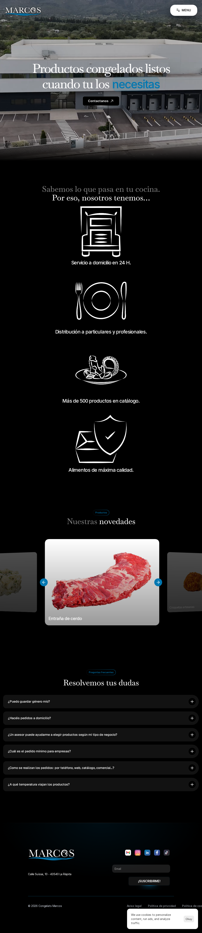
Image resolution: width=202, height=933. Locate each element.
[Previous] (44, 582)
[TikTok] (167, 853)
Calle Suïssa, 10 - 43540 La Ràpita (49, 874)
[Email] (128, 853)
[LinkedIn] (147, 853)
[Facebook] (157, 853)
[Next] (158, 582)
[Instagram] (138, 853)
